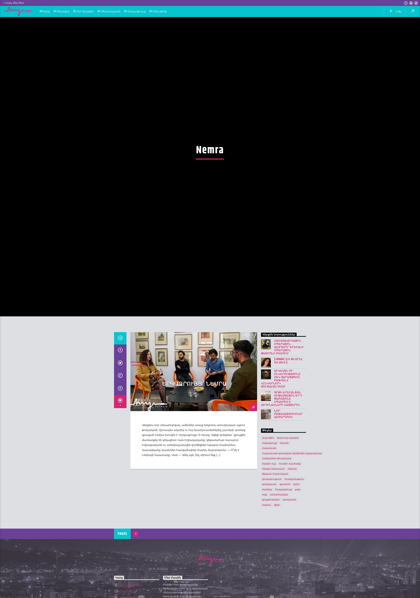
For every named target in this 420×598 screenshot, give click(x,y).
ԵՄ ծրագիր (85, 11)
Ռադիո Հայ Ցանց (290, 493)
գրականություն (272, 508)
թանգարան (269, 513)
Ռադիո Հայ (139, 434)
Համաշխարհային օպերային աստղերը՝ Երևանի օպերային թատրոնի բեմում (282, 376)
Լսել (398, 11)
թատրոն (285, 513)
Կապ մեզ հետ (15, 2)
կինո (297, 513)
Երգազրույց (137, 11)
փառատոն (289, 529)
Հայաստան (269, 477)
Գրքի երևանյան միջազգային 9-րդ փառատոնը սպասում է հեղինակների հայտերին (281, 428)
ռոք (264, 524)
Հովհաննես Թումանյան (276, 488)
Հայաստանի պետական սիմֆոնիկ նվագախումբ (292, 482)
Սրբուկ (292, 498)
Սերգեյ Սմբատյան (273, 498)
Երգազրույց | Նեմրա (194, 413)
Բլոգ (46, 11)
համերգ (267, 518)
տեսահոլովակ (279, 524)
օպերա (266, 534)
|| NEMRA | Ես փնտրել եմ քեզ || (288, 390)
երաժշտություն (294, 508)
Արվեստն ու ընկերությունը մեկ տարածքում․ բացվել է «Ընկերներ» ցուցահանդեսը (281, 408)
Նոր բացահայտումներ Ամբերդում (288, 443)
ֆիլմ (277, 534)
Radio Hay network (288, 467)
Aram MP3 (268, 467)
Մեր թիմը (160, 11)
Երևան (284, 472)
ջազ (297, 518)
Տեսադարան (111, 11)
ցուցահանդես (271, 529)
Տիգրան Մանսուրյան (275, 503)
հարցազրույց (283, 518)
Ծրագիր (63, 11)
